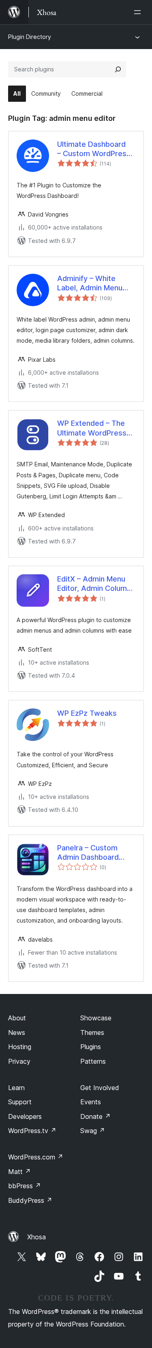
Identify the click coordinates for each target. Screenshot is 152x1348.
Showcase (95, 1018)
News (16, 1032)
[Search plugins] (118, 69)
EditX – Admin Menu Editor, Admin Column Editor (94, 584)
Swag (92, 1131)
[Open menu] (139, 12)
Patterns (93, 1061)
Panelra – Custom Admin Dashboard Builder (88, 853)
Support (20, 1102)
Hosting (19, 1047)
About (17, 1018)
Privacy (19, 1061)
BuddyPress (30, 1200)
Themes (92, 1032)
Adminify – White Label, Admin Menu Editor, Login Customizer (89, 283)
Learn (16, 1088)
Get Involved (99, 1088)
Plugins (90, 1047)
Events (90, 1102)
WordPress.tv (32, 1131)
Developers (25, 1116)
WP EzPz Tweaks (87, 713)
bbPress (24, 1186)
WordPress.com (35, 1157)
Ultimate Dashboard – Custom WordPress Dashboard (94, 149)
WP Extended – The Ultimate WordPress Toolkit (91, 428)
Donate (95, 1116)
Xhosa (36, 1237)
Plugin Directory (29, 36)
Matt (19, 1172)
